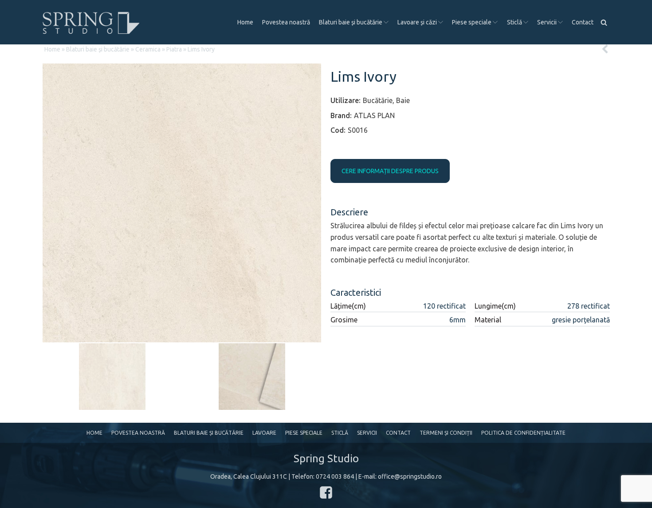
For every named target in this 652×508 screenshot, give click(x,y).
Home (245, 22)
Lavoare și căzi (417, 22)
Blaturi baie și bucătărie (350, 22)
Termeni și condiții (446, 433)
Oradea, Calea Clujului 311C (248, 476)
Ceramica (148, 49)
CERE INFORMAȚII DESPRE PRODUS (390, 171)
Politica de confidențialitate (523, 433)
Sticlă (514, 22)
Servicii (547, 22)
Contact (582, 22)
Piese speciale (471, 22)
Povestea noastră (286, 22)
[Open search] (604, 22)
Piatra (174, 49)
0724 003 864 (335, 476)
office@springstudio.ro (410, 476)
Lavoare (264, 433)
